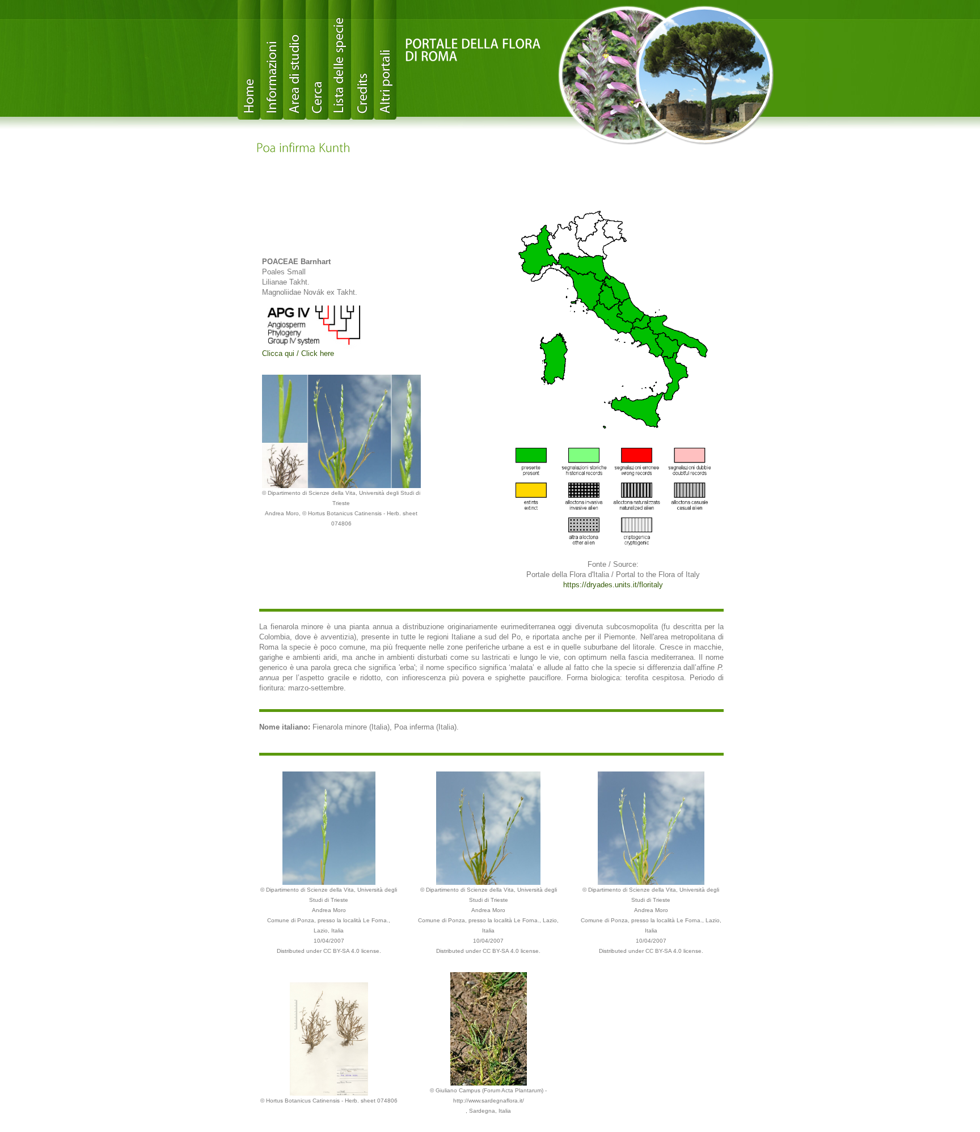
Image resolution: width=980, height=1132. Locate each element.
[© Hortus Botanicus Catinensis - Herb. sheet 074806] (329, 1038)
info (271, 60)
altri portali (385, 60)
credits (362, 60)
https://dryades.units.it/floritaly (613, 584)
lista (339, 60)
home (249, 60)
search (317, 60)
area (294, 60)
